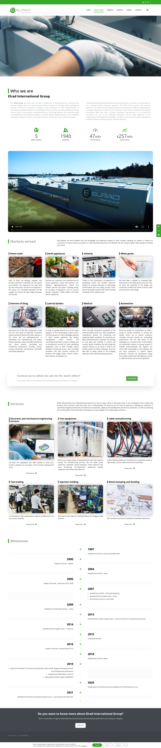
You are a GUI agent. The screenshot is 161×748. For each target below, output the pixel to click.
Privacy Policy (13, 735)
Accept (97, 745)
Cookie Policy (23, 735)
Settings (118, 745)
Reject (107, 745)
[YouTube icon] (150, 2)
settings (84, 746)
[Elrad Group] (20, 10)
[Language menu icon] (148, 10)
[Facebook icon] (145, 2)
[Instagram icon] (147, 2)
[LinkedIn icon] (143, 2)
